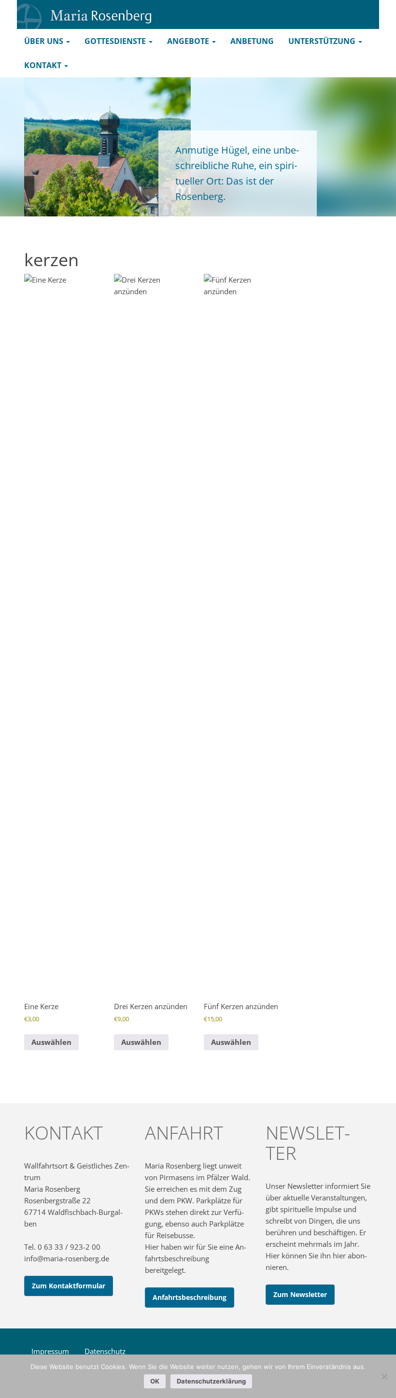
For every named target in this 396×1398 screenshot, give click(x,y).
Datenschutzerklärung (211, 1381)
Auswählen (51, 1042)
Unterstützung (322, 41)
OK (154, 1381)
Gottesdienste (116, 41)
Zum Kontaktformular (68, 1285)
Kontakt (43, 65)
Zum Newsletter (300, 1294)
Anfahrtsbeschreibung (189, 1297)
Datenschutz (105, 1351)
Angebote (189, 41)
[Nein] (384, 1376)
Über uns (44, 41)
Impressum (50, 1351)
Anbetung (252, 41)
